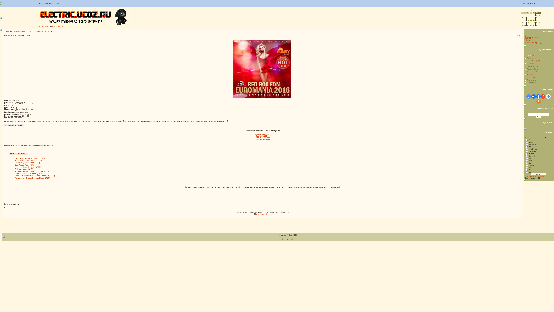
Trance (529, 80)
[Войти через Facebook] (538, 96)
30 (536, 25)
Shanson (532, 140)
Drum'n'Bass (531, 66)
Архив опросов (540, 176)
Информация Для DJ (533, 44)
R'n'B (529, 63)
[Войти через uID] (528, 96)
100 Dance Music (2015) (25, 165)
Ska (528, 74)
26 (525, 25)
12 (525, 20)
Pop (530, 167)
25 (522, 25)
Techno (531, 158)
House (15, 146)
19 (525, 22)
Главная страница (43, 26)
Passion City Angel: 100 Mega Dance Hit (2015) (35, 176)
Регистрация (55, 26)
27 (528, 25)
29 (534, 25)
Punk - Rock (531, 61)
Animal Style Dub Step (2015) (27, 163)
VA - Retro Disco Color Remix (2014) (30, 158)
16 (536, 20)
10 (539, 17)
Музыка (528, 39)
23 (536, 22)
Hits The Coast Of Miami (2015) (28, 167)
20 (528, 22)
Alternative (531, 72)
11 (522, 20)
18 (522, 22)
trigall (41, 146)
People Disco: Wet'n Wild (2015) (28, 160)
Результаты (529, 176)
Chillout (531, 165)
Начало (6, 31)
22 (534, 22)
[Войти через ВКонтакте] (533, 96)
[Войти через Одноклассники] (538, 101)
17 (539, 20)
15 (534, 20)
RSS (57, 3)
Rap (528, 58)
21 (531, 22)
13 (528, 20)
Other (531, 172)
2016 (13, 31)
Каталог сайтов (531, 42)
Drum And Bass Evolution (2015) (28, 173)
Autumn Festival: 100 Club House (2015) (32, 171)
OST (528, 77)
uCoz (292, 239)
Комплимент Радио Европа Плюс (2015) (32, 178)
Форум (527, 40)
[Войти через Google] (548, 96)
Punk (530, 160)
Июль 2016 (531, 11)
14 (531, 20)
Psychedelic (531, 69)
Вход (63, 26)
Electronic (530, 83)
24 (539, 22)
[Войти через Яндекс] (543, 96)
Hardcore (532, 154)
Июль (18, 31)
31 (539, 25)
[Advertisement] (56, 144)
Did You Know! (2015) (24, 169)
